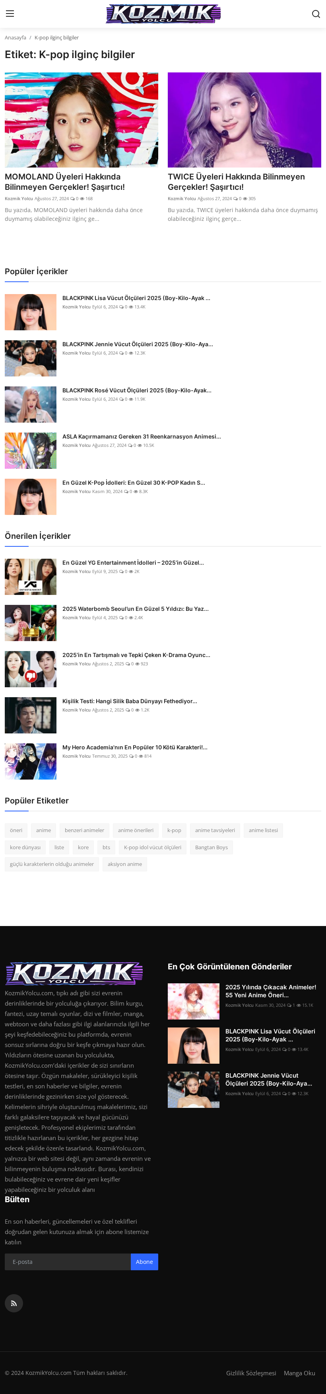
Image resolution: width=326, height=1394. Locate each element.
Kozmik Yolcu (19, 198)
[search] (316, 14)
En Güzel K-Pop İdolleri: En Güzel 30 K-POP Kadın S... (133, 482)
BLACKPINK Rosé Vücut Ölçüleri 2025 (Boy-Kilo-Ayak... (137, 390)
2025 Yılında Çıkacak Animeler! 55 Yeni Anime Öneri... (270, 991)
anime (43, 830)
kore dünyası (25, 847)
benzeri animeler (84, 830)
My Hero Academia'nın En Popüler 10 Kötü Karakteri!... (135, 747)
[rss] (14, 1303)
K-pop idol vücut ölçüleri (152, 847)
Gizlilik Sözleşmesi (251, 1373)
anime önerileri (135, 830)
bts (106, 847)
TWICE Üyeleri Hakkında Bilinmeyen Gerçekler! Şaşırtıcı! (236, 182)
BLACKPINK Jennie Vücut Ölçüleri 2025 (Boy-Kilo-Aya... (137, 344)
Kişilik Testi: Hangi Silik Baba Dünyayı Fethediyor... (129, 701)
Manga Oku (299, 1373)
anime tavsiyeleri (215, 830)
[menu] (10, 14)
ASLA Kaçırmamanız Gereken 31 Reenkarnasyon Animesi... (141, 436)
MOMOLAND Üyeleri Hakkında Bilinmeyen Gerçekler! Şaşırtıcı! (65, 182)
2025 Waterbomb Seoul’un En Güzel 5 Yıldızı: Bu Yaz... (135, 608)
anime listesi (263, 830)
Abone (144, 1261)
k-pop (174, 830)
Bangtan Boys (211, 847)
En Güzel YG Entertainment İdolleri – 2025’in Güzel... (133, 562)
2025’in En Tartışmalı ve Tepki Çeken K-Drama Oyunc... (136, 654)
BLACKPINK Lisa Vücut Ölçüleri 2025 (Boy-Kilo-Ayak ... (136, 297)
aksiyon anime (125, 864)
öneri (16, 830)
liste (59, 847)
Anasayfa (15, 37)
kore (83, 847)
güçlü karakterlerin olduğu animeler (52, 864)
